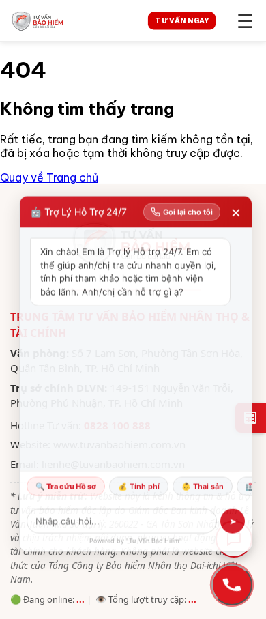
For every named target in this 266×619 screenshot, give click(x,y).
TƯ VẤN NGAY (182, 20)
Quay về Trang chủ (49, 177)
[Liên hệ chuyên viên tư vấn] (231, 584)
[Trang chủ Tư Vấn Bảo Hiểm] (69, 20)
